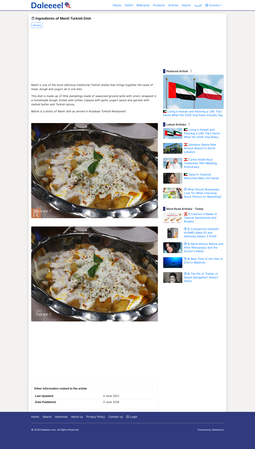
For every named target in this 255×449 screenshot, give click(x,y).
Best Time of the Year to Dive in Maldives (203, 260)
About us (77, 416)
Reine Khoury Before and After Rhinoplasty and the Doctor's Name (203, 247)
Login (133, 416)
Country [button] (214, 5)
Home (35, 416)
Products (159, 5)
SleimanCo (218, 429)
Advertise (61, 416)
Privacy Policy (95, 416)
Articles (173, 5)
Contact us (115, 416)
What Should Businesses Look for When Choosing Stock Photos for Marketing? (203, 193)
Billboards (143, 5)
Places (117, 5)
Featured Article (177, 71)
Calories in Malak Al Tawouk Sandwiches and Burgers (200, 217)
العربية (198, 5)
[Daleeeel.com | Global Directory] (51, 5)
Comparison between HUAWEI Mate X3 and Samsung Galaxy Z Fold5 (201, 232)
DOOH (129, 5)
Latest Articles (176, 124)
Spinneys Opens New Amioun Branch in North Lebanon (200, 148)
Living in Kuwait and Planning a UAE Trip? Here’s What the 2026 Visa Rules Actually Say (193, 113)
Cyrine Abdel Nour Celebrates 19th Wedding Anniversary (200, 163)
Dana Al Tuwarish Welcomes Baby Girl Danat (201, 176)
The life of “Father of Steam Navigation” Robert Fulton (201, 277)
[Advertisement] (94, 55)
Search (186, 5)
